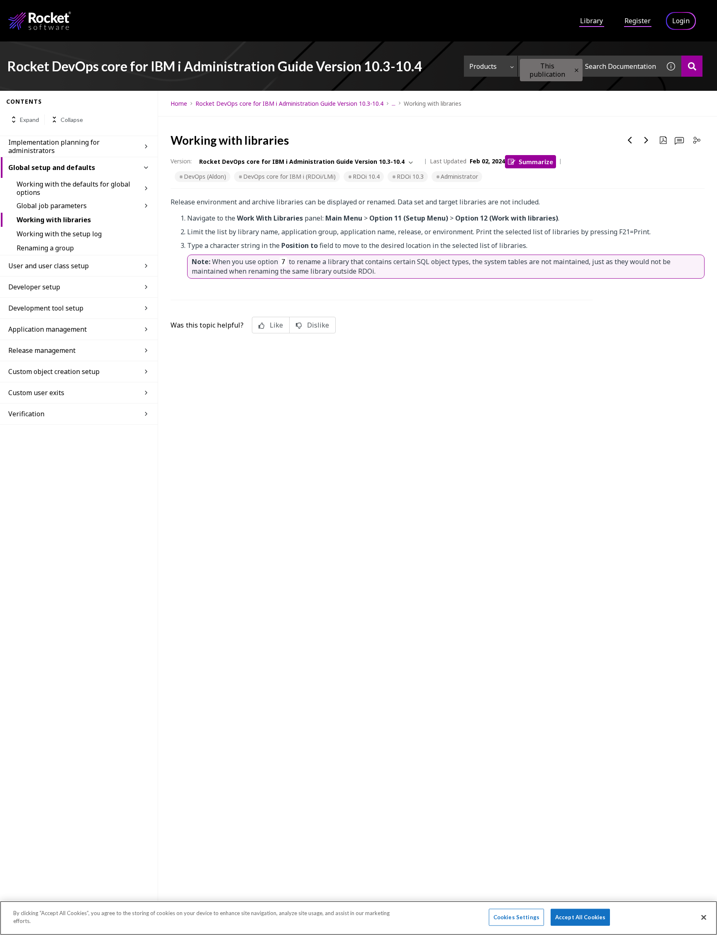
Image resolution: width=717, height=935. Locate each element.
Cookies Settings (516, 917)
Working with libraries (54, 219)
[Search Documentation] (691, 66)
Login (681, 20)
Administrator (459, 176)
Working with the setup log (59, 233)
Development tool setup (45, 308)
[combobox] (589, 66)
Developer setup (34, 286)
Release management (42, 350)
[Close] (704, 917)
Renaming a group (45, 248)
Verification (26, 413)
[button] (576, 70)
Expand (29, 119)
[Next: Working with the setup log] (646, 140)
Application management (47, 329)
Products (483, 66)
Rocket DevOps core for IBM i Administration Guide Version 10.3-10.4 (289, 103)
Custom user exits (36, 392)
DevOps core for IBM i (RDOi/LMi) (289, 176)
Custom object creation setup (54, 371)
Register (637, 20)
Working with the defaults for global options (73, 188)
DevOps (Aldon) (205, 176)
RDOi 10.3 (410, 176)
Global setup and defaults (51, 167)
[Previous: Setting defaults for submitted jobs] (630, 140)
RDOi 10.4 (366, 176)
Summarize (536, 161)
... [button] (393, 103)
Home (179, 103)
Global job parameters (52, 205)
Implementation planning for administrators (54, 146)
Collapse (72, 119)
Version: (181, 161)
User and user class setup (48, 265)
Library (591, 20)
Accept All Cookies (580, 917)
